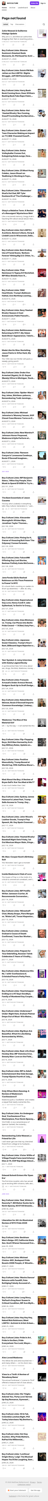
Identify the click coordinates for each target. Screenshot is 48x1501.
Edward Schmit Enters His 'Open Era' (17, 1176)
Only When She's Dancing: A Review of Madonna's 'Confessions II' (15, 1094)
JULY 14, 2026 (7, 899)
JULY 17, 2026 (7, 825)
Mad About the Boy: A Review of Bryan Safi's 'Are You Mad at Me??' (18, 780)
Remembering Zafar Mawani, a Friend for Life (16, 1137)
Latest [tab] (5, 24)
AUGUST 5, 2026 (8, 381)
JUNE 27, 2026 (8, 1266)
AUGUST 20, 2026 (9, 79)
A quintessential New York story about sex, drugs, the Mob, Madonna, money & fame (18, 667)
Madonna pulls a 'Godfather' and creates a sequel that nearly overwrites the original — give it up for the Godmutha (18, 1100)
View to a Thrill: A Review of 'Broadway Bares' (15, 1375)
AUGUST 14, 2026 (9, 199)
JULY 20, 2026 (7, 768)
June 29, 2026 (7, 1246)
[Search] (43, 24)
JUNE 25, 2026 (8, 1326)
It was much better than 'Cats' (14, 785)
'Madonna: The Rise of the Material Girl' (14, 721)
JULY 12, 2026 (7, 939)
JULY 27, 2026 (7, 608)
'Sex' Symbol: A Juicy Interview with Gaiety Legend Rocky (17, 661)
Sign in (43, 3)
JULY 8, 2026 (7, 1019)
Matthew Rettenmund (18, 41)
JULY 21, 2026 (7, 748)
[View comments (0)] (13, 44)
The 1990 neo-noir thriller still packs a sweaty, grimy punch (17, 360)
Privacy (33, 1482)
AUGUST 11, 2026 (9, 259)
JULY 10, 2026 (7, 979)
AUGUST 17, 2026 (9, 139)
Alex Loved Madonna (12, 1357)
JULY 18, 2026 (7, 805)
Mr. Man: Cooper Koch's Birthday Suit (17, 858)
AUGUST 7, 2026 (8, 319)
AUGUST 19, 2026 (9, 99)
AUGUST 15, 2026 (9, 179)
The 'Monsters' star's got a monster (16, 862)
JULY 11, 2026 (7, 959)
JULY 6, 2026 (7, 1059)
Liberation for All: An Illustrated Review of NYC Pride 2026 (17, 1221)
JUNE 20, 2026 (8, 1462)
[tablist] (14, 24)
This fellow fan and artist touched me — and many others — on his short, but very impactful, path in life (18, 1361)
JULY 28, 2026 (7, 566)
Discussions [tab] (19, 24)
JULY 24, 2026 (7, 688)
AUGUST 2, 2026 (8, 441)
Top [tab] (11, 24)
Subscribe (34, 3)
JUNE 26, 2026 (8, 1306)
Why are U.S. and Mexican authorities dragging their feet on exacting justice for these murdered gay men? (17, 37)
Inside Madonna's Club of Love (17, 874)
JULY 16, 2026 (7, 845)
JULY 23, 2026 (7, 708)
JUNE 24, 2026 (8, 1346)
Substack (12, 1496)
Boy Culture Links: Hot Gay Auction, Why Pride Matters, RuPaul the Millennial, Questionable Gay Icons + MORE (17, 1437)
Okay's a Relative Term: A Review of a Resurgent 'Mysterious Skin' (18, 211)
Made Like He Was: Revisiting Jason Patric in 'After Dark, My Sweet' (16, 353)
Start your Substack (18, 1490)
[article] (24, 37)
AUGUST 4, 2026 (8, 401)
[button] (4, 7)
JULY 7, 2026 (7, 1039)
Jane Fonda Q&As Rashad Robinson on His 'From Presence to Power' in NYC (17, 580)
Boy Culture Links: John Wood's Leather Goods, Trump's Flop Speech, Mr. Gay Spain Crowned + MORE (18, 820)
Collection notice (24, 1484)
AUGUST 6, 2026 (8, 339)
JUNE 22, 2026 (8, 1422)
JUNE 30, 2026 (8, 1209)
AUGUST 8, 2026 (8, 299)
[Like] (3, 44)
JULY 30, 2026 (7, 526)
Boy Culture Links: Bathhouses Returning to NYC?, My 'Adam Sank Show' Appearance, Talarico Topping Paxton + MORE (18, 333)
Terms (39, 1482)
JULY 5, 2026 (7, 1079)
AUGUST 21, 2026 (9, 59)
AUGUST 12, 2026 (9, 238)
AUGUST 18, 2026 (9, 119)
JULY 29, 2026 (7, 546)
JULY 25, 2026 (7, 628)
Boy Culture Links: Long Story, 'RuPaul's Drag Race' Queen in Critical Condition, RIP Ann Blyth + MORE (17, 1300)
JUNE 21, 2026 (8, 1442)
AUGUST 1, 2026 (8, 461)
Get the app (35, 1490)
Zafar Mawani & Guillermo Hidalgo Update (14, 32)
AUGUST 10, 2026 (9, 279)
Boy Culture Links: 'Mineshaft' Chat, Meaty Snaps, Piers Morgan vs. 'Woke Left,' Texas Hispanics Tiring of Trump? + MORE (18, 914)
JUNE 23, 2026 (8, 1402)
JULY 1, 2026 (7, 1164)
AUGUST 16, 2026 (9, 159)
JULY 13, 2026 (7, 919)
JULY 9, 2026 (7, 999)
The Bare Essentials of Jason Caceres (16, 499)
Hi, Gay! (5, 1226)
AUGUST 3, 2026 (8, 421)
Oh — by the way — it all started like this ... (18, 727)
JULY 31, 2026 (7, 486)
